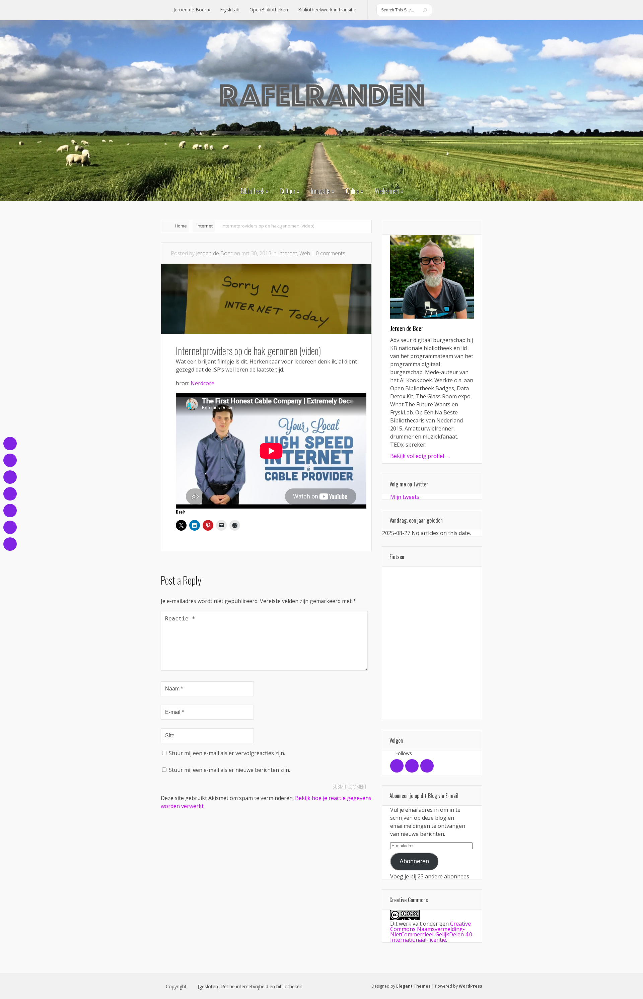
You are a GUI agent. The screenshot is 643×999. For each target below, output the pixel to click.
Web (304, 253)
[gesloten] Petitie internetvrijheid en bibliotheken (250, 986)
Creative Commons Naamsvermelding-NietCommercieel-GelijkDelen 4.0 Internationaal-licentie (431, 931)
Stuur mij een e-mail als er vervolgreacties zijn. (227, 753)
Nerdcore (202, 383)
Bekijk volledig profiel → (420, 456)
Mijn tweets (404, 497)
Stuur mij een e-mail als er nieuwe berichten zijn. (229, 770)
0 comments (330, 253)
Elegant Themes (413, 986)
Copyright (176, 986)
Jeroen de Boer (214, 253)
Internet (205, 226)
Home (181, 226)
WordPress (470, 986)
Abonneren (414, 861)
